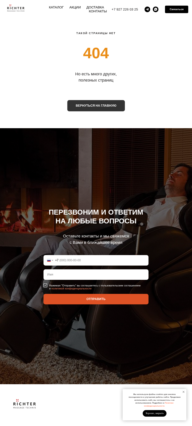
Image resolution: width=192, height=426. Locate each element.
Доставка (95, 7)
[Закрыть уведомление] (183, 392)
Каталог (56, 7)
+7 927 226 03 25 (125, 9)
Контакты (98, 11)
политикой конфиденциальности (71, 373)
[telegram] (147, 9)
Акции (75, 7)
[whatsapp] (155, 9)
